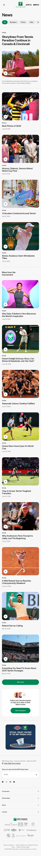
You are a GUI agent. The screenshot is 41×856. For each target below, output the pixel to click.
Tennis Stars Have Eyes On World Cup (18, 447)
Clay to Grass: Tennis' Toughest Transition (16, 492)
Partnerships (6, 798)
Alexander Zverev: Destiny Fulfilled (18, 403)
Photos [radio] (23, 22)
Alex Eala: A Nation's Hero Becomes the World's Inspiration (19, 314)
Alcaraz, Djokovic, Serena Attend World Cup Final (17, 169)
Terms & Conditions (8, 845)
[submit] (36, 774)
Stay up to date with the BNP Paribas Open (15, 769)
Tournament (5, 791)
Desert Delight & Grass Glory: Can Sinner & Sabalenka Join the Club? (18, 359)
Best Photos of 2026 (11, 126)
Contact (4, 812)
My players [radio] (13, 22)
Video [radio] (31, 22)
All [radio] (5, 22)
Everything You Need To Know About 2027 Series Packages (19, 669)
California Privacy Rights (22, 847)
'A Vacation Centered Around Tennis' (19, 213)
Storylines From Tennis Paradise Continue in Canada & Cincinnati (17, 40)
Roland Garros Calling (12, 625)
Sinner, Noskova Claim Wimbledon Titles (18, 257)
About (4, 805)
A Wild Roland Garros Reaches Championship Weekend (16, 582)
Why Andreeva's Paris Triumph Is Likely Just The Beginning (17, 537)
